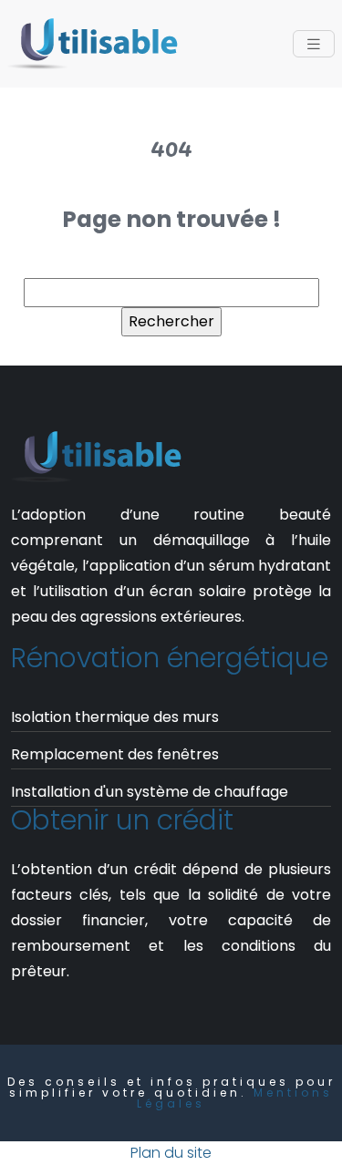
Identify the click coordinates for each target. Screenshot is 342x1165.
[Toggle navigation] (314, 44)
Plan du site (171, 1152)
